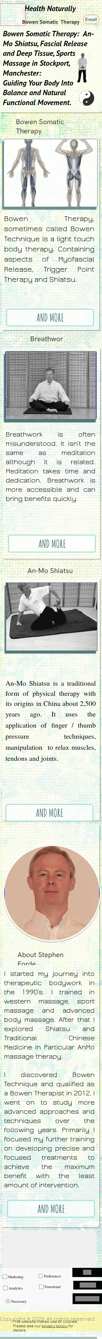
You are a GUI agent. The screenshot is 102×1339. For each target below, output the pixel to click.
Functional (52, 1286)
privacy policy (54, 1326)
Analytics (16, 1288)
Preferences (52, 1276)
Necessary (19, 1301)
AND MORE (50, 317)
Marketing (15, 1276)
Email (91, 19)
